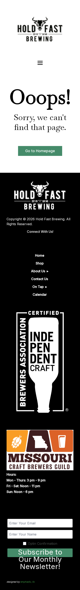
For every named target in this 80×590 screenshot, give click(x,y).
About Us (38, 271)
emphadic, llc (27, 581)
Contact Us (39, 279)
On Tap (38, 287)
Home (39, 255)
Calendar (40, 294)
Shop (40, 263)
